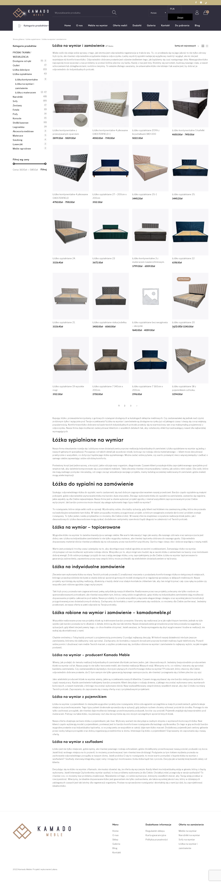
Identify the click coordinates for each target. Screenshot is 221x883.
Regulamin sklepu (155, 831)
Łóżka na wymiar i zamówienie (24, 86)
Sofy (15, 101)
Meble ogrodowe (22, 148)
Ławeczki (18, 144)
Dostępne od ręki (22, 61)
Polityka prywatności (157, 839)
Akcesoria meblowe (23, 131)
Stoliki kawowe (20, 122)
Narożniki (18, 96)
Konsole (17, 118)
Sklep (115, 839)
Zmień (180, 18)
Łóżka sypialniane (33, 39)
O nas (115, 835)
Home (115, 831)
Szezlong (17, 140)
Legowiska (18, 127)
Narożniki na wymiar (189, 835)
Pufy (15, 114)
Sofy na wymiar (187, 839)
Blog (114, 848)
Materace (18, 135)
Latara (54, 869)
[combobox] (187, 46)
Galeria (116, 843)
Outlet (16, 65)
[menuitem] (67, 26)
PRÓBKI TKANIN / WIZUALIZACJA (22, 54)
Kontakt (116, 852)
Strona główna (18, 39)
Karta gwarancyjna (156, 835)
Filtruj (44, 170)
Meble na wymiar (188, 831)
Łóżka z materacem (25, 92)
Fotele (16, 109)
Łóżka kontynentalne (26, 79)
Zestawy (17, 105)
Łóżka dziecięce (21, 69)
